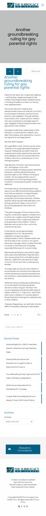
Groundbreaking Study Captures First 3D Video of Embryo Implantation (23, 376)
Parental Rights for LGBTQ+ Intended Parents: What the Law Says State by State (21, 348)
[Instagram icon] (27, 506)
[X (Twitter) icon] (24, 506)
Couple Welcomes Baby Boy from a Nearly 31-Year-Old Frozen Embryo (21, 398)
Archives (7, 417)
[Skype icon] (19, 506)
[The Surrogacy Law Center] (23, 5)
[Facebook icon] (22, 506)
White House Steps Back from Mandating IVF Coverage (18, 387)
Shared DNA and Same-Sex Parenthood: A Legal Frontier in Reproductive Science (19, 363)
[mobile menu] (42, 5)
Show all (36, 71)
